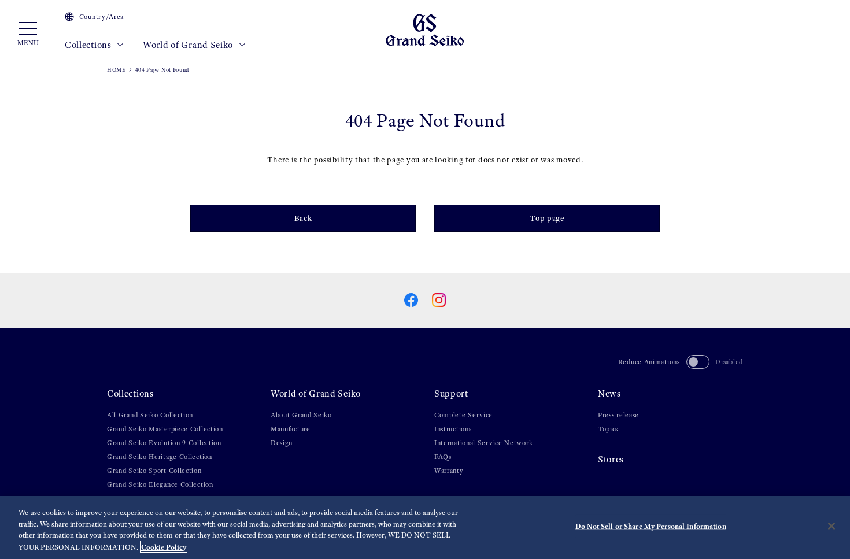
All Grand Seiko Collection (150, 415)
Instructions (452, 429)
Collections (89, 44)
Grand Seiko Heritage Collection (159, 457)
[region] (425, 527)
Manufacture (291, 429)
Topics (608, 429)
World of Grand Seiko (189, 44)
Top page (547, 218)
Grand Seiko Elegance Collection (160, 484)
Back (303, 218)
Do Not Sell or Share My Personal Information (650, 526)
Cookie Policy (163, 546)
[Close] (831, 526)
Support (451, 393)
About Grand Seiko (301, 415)
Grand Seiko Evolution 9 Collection (164, 443)
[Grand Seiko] (425, 29)
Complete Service (463, 415)
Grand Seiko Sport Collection (154, 471)
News (609, 393)
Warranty (449, 471)
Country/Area (101, 17)
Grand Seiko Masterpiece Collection (165, 429)
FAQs (443, 457)
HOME (116, 69)
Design (282, 443)
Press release (618, 415)
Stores (611, 459)
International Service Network (483, 443)
